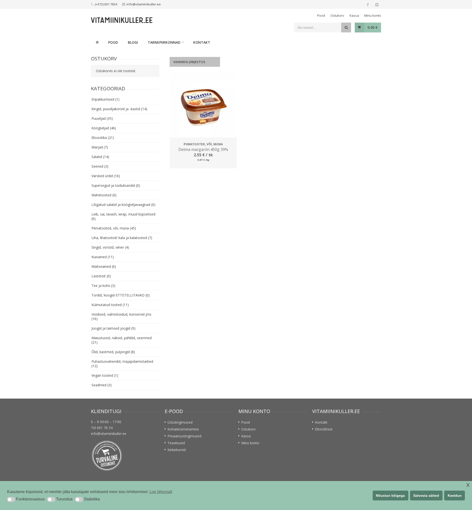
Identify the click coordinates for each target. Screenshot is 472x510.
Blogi (133, 42)
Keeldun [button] (455, 495)
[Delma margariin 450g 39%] (203, 105)
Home (97, 42)
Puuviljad (102, 118)
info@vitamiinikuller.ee (144, 4)
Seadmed (101, 385)
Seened (99, 166)
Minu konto (372, 15)
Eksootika (102, 137)
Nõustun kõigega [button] (390, 495)
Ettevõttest (324, 429)
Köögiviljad (103, 128)
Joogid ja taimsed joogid (113, 328)
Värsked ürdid (105, 176)
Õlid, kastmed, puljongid (113, 351)
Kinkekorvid (176, 449)
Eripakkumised (105, 99)
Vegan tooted (104, 375)
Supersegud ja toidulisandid (115, 185)
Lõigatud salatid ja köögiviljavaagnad (123, 204)
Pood (321, 15)
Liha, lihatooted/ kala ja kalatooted (121, 237)
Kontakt (201, 42)
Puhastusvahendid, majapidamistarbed (122, 363)
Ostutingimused (179, 422)
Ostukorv (337, 15)
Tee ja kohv (103, 285)
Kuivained (102, 257)
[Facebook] (367, 4)
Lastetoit (101, 276)
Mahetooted (104, 195)
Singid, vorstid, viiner (110, 247)
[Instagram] (376, 4)
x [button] (468, 484)
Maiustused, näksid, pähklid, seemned (121, 340)
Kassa (354, 15)
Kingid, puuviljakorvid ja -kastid (119, 109)
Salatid (100, 156)
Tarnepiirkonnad (164, 42)
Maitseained (103, 266)
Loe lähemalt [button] (160, 492)
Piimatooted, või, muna (113, 228)
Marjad (99, 147)
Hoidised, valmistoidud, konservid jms (121, 316)
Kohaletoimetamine (183, 429)
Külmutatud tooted (110, 304)
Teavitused (176, 443)
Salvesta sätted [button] (426, 495)
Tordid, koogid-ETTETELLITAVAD (120, 295)
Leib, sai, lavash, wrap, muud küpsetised (123, 216)
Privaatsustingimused (184, 436)
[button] (11, 499)
